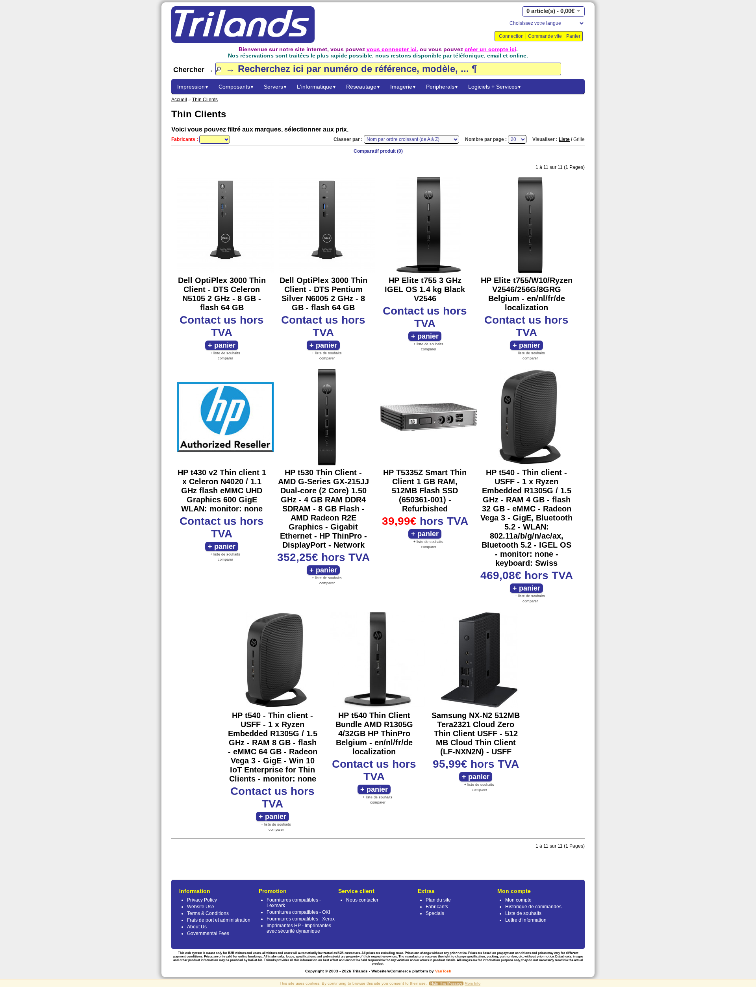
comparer (225, 358)
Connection (511, 36)
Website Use (200, 906)
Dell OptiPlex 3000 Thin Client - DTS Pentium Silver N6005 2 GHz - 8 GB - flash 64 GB (323, 294)
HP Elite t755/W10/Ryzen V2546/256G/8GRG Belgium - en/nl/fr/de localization (527, 294)
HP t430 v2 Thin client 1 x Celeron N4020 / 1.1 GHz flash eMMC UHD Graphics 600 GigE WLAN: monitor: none (222, 490)
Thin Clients (205, 99)
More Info (472, 983)
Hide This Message (446, 983)
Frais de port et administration (218, 920)
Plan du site (438, 900)
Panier (573, 36)
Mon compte (518, 900)
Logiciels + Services (494, 86)
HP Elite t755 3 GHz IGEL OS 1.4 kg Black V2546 (425, 289)
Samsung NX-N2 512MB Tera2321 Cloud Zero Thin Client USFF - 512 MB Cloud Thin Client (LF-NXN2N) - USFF (476, 733)
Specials (435, 913)
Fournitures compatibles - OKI (298, 912)
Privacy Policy (202, 900)
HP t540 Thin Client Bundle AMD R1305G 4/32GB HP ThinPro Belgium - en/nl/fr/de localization (374, 733)
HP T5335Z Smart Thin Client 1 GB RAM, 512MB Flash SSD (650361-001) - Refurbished (425, 490)
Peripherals (442, 86)
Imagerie (403, 86)
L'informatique (316, 86)
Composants (236, 86)
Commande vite (545, 36)
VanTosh (443, 971)
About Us (197, 927)
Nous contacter (362, 900)
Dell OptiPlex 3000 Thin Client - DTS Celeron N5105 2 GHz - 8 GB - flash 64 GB (222, 294)
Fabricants (437, 906)
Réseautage (363, 86)
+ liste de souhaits (225, 353)
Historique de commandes (533, 906)
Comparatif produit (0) (378, 151)
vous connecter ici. (392, 49)
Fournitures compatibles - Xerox (301, 919)
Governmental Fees (208, 933)
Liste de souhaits (523, 913)
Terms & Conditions (208, 913)
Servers (275, 86)
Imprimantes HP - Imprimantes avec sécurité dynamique (299, 928)
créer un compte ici (490, 49)
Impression (193, 86)
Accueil (179, 99)
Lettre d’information (526, 920)
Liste (564, 139)
